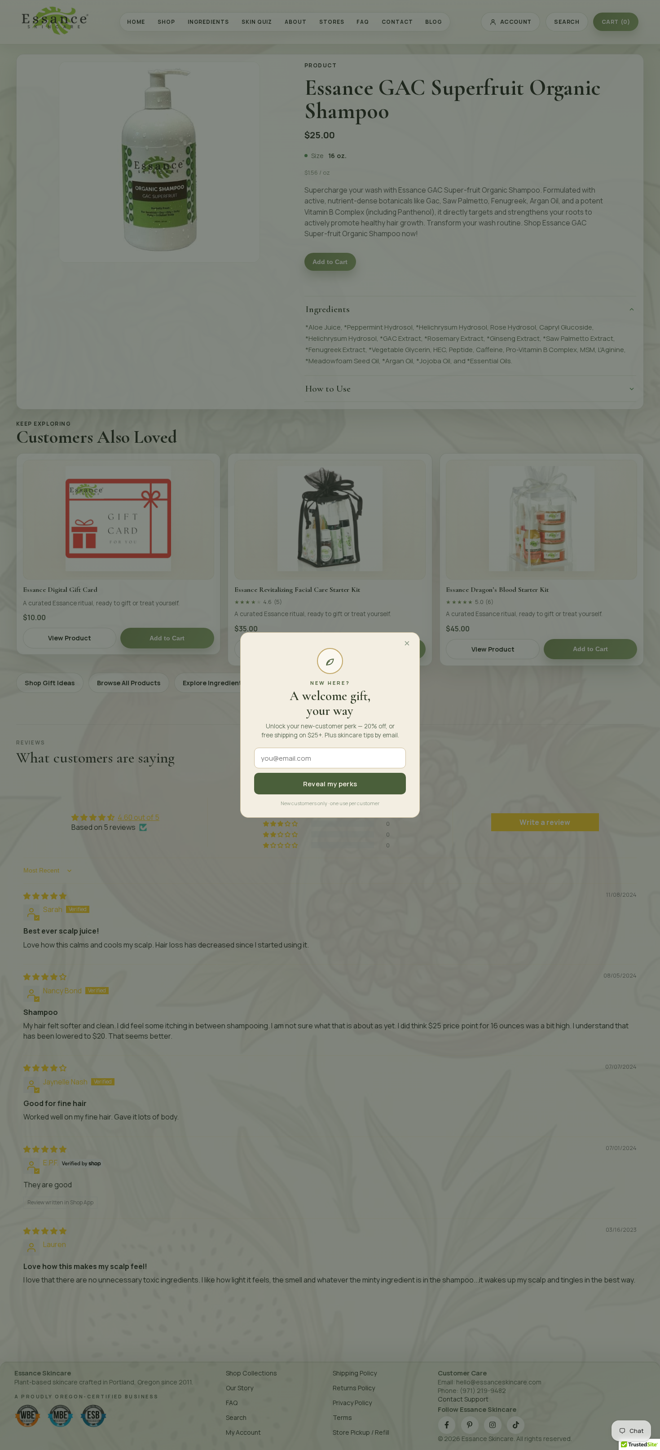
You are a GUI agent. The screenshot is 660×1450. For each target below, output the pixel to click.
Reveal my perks (330, 784)
